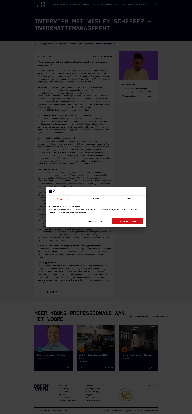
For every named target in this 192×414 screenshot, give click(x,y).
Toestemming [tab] (62, 199)
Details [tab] (96, 198)
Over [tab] (129, 198)
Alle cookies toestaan (127, 221)
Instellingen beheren (94, 221)
